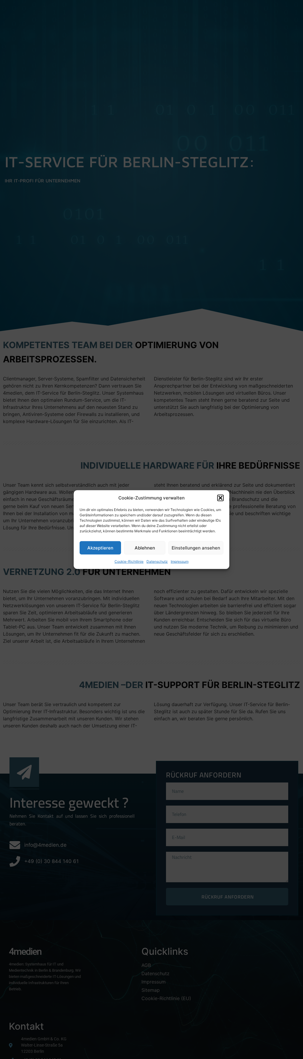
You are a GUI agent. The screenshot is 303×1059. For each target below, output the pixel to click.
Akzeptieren (100, 547)
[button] (220, 498)
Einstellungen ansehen (196, 547)
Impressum (179, 561)
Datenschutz (157, 561)
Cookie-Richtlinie (129, 561)
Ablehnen (145, 547)
